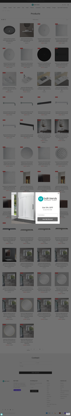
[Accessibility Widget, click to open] (1, 414)
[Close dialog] (58, 193)
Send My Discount (48, 219)
